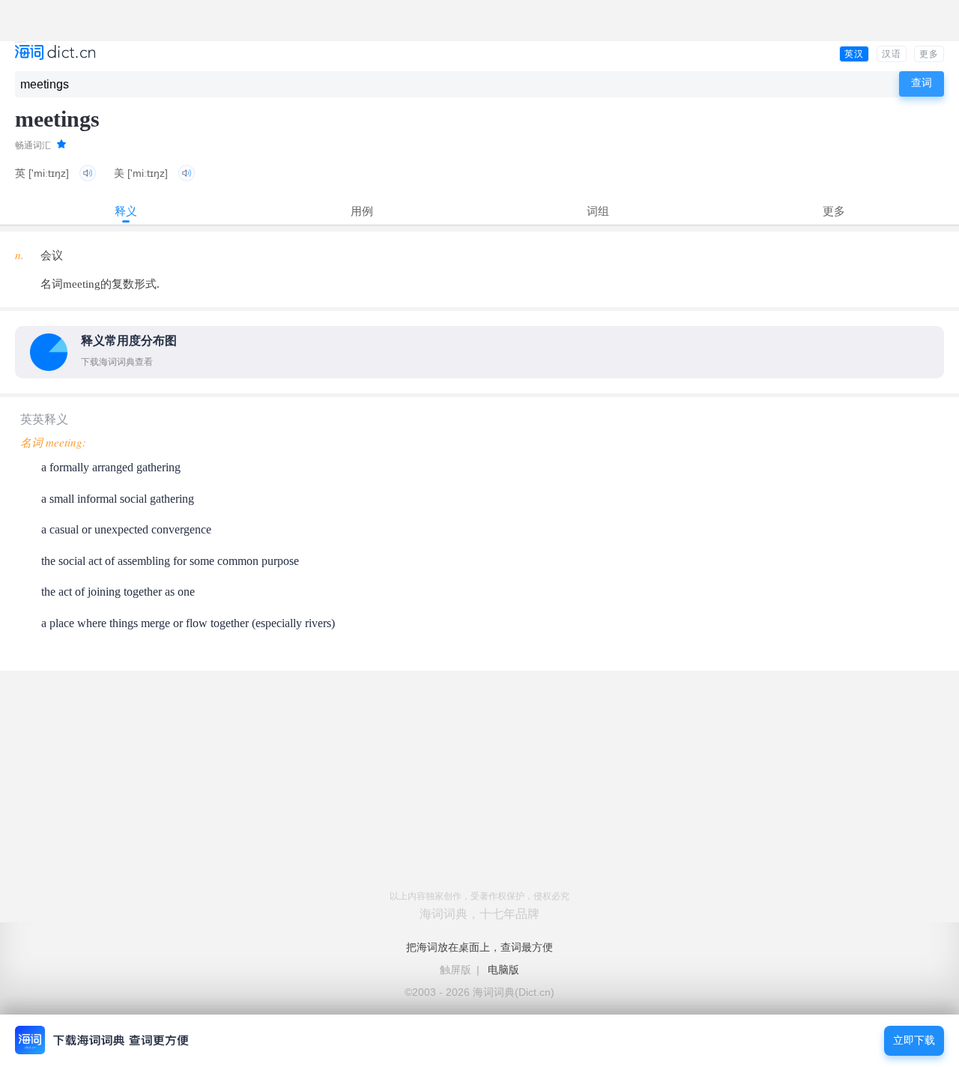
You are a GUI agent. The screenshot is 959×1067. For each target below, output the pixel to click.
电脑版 (503, 970)
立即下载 (914, 1040)
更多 (929, 54)
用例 (362, 211)
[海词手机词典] (55, 53)
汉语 (891, 54)
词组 (598, 211)
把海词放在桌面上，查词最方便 (479, 947)
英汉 (854, 54)
